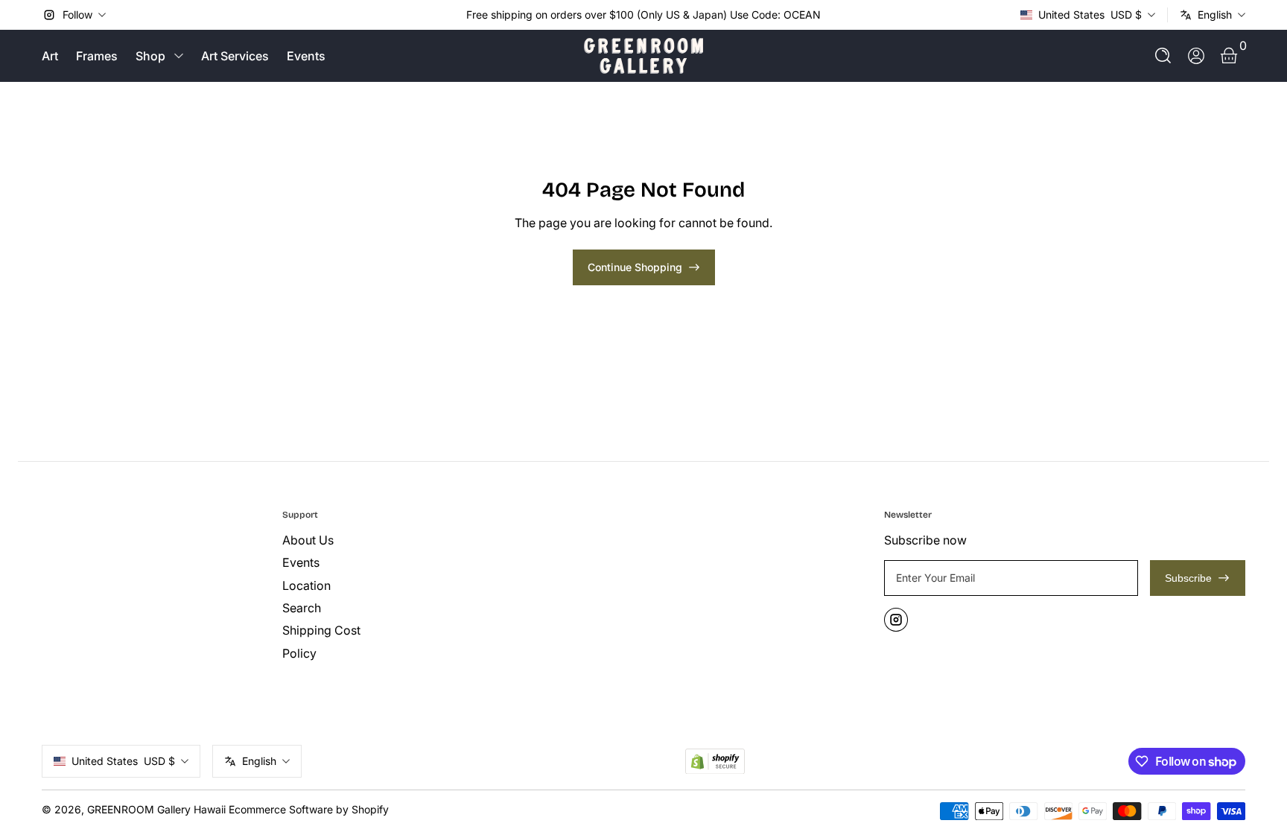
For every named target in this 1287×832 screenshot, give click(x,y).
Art (50, 55)
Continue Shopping (635, 267)
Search (301, 607)
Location (306, 585)
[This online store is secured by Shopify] (715, 762)
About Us (308, 540)
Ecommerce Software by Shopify (309, 809)
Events (306, 55)
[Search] (1163, 55)
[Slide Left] (454, 15)
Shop (150, 55)
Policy (299, 653)
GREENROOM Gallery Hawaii (156, 809)
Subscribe (1188, 578)
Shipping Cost (321, 630)
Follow (77, 14)
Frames (97, 55)
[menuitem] (396, 540)
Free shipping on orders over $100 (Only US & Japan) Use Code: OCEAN (643, 14)
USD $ (1090, 14)
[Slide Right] (833, 15)
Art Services (235, 55)
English (1215, 14)
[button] (1163, 55)
